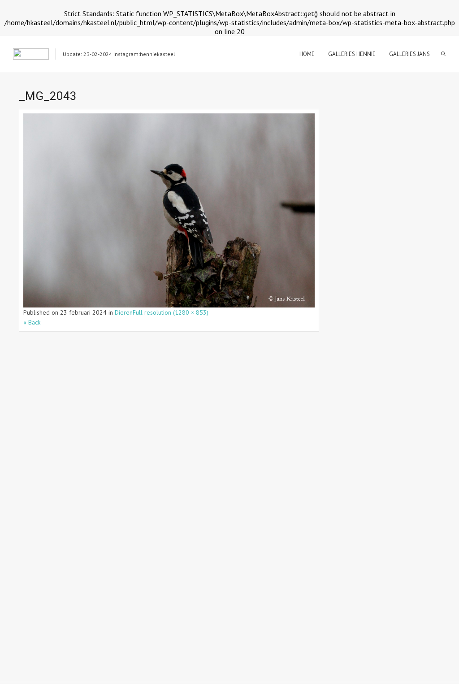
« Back (31, 322)
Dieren (124, 312)
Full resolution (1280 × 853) (170, 312)
